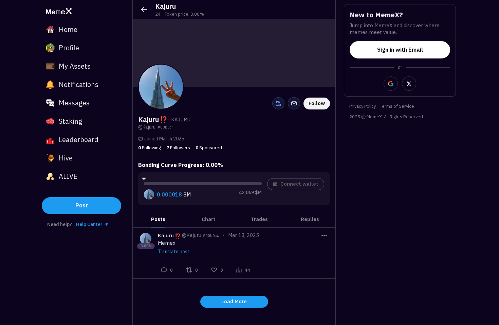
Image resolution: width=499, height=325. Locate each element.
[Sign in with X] (409, 83)
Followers (178, 147)
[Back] (144, 9)
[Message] (294, 103)
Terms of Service (397, 106)
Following (149, 147)
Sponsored (209, 147)
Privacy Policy (362, 106)
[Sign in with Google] (391, 83)
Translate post (173, 252)
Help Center (89, 224)
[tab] (158, 219)
